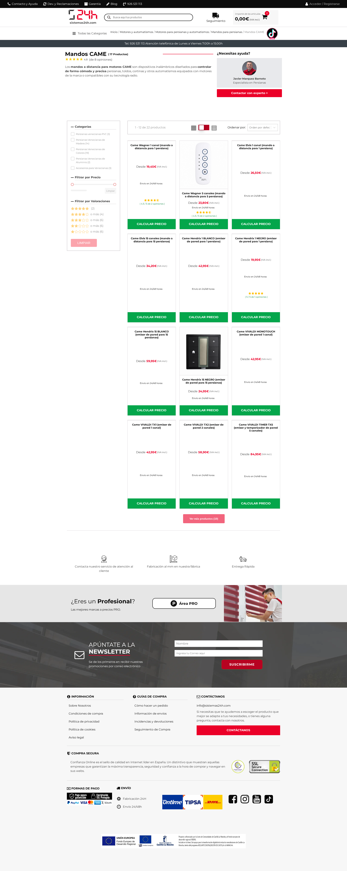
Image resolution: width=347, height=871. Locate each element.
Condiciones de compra (86, 713)
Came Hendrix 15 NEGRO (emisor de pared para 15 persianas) (203, 381)
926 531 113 (134, 4)
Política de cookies (82, 729)
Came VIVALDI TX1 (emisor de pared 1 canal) (151, 426)
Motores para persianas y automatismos (182, 32)
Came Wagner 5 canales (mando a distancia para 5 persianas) (203, 195)
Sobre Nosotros (80, 705)
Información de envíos (150, 713)
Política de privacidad (84, 721)
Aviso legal (76, 737)
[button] (92, 33)
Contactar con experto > (249, 93)
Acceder (315, 4)
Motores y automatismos (136, 32)
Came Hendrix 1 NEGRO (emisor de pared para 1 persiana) (256, 240)
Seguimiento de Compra (152, 729)
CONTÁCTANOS (238, 730)
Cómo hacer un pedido (151, 705)
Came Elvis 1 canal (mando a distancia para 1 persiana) (256, 147)
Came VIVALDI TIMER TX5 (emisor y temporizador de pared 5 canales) (256, 427)
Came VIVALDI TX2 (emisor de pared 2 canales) (204, 426)
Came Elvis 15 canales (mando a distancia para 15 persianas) (152, 240)
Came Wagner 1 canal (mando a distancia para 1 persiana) (151, 147)
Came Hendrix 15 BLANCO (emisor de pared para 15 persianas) (152, 334)
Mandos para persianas (226, 32)
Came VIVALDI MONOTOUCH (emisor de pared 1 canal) (256, 333)
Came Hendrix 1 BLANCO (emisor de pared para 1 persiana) (203, 240)
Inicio (113, 32)
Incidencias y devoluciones (153, 721)
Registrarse (332, 4)
